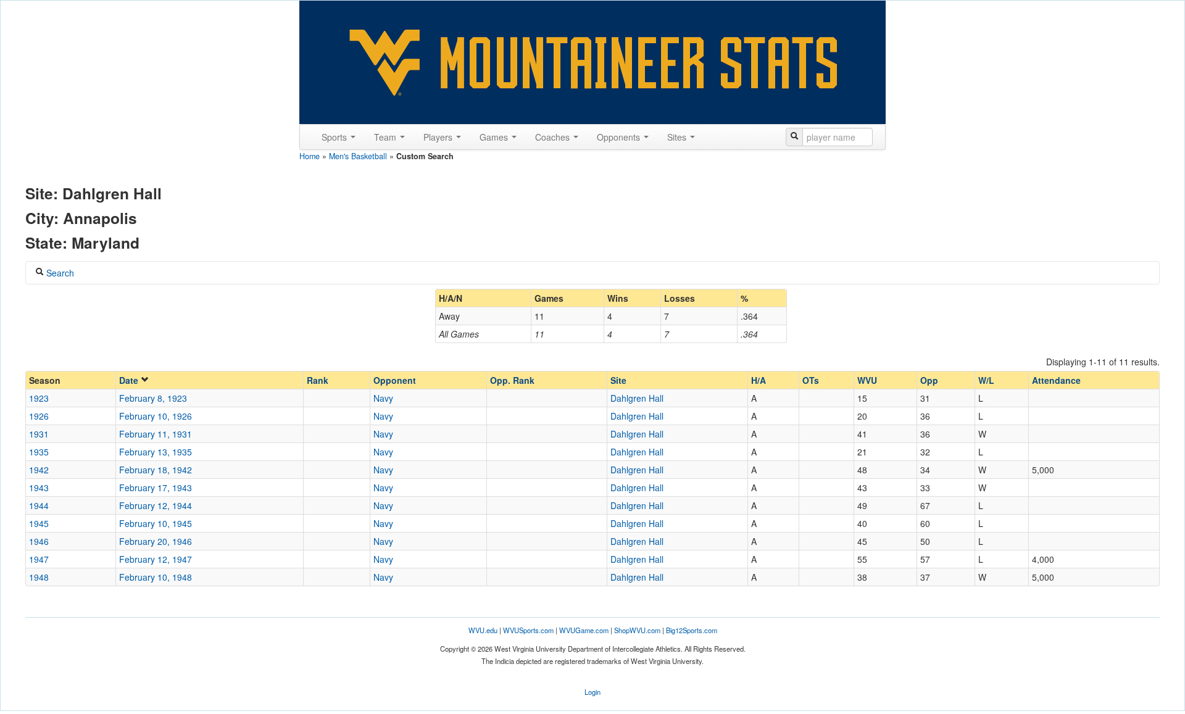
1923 (39, 398)
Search (59, 273)
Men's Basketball (358, 156)
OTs (810, 380)
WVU (867, 380)
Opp (929, 380)
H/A (758, 380)
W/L (986, 380)
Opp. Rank (512, 380)
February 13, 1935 (155, 452)
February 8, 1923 (153, 398)
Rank (317, 380)
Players (439, 137)
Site (618, 380)
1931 (39, 434)
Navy (383, 398)
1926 (39, 416)
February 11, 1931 (155, 434)
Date (130, 380)
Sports (335, 137)
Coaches (553, 137)
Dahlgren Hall (636, 398)
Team (386, 137)
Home (309, 156)
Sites (678, 137)
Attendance (1056, 380)
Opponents (619, 137)
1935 (39, 452)
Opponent (394, 380)
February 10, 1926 (155, 416)
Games (495, 137)
